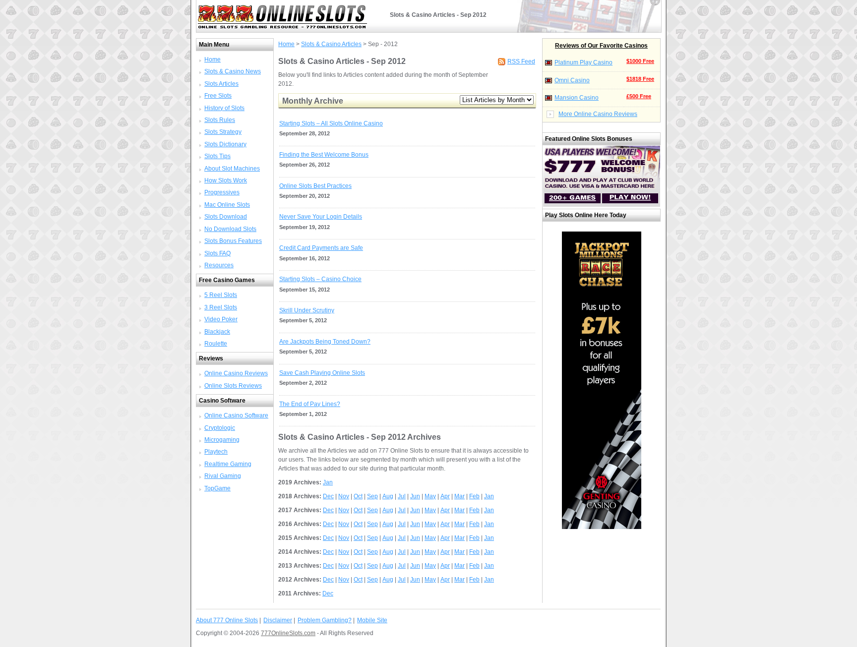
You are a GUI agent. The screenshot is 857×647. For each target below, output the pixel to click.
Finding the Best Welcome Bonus (323, 154)
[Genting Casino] (601, 527)
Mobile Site (372, 620)
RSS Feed (521, 61)
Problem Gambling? (325, 620)
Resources (219, 265)
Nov (343, 496)
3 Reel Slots (220, 307)
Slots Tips (217, 156)
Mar (459, 496)
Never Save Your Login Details (320, 216)
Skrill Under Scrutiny (306, 310)
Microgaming (222, 439)
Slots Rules (219, 120)
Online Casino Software (236, 415)
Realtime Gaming (227, 464)
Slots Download (225, 216)
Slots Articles (221, 83)
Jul (402, 496)
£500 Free (638, 96)
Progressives (222, 192)
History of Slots (224, 108)
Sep (372, 496)
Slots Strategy (223, 131)
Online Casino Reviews (236, 373)
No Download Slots (230, 229)
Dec (328, 496)
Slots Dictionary (225, 144)
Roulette (215, 343)
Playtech (216, 451)
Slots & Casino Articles (331, 44)
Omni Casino (572, 80)
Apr (445, 496)
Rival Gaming (222, 475)
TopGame (217, 488)
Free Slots (218, 95)
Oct (358, 496)
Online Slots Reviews (233, 385)
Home (212, 59)
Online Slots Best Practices (315, 185)
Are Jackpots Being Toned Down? (324, 341)
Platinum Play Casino (583, 62)
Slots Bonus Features (233, 240)
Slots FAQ (217, 253)
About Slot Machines (232, 168)
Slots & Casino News (232, 71)
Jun (415, 496)
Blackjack (217, 331)
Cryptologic (219, 427)
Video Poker (221, 319)
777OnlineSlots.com (288, 633)
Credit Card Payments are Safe (321, 247)
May (430, 496)
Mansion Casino (576, 97)
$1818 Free (640, 79)
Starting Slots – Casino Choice (320, 279)
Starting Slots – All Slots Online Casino (331, 123)
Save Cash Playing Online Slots (322, 372)
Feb (474, 496)
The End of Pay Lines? (309, 404)
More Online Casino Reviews (597, 114)
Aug (387, 496)
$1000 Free (640, 61)
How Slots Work (225, 180)
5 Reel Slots (220, 295)
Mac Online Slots (227, 204)
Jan (328, 482)
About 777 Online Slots (227, 620)
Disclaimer (277, 620)
